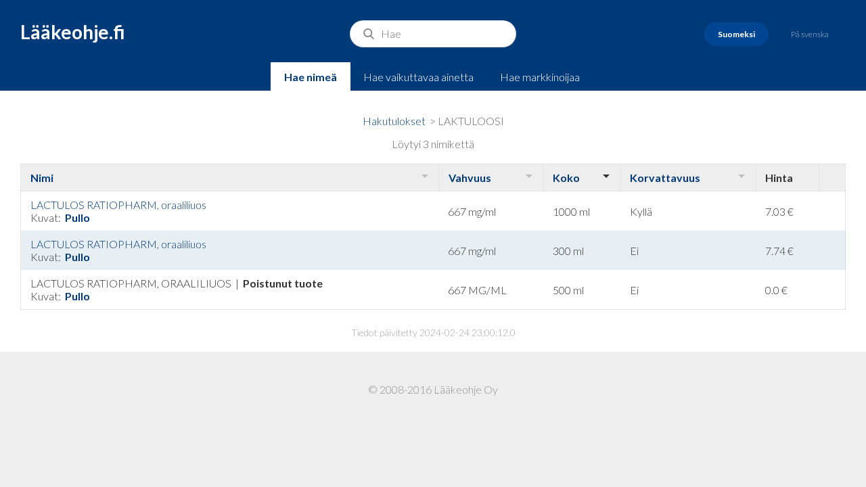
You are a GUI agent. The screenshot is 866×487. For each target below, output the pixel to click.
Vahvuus (470, 177)
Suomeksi (736, 34)
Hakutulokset (394, 120)
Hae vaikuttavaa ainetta (418, 76)
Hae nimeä (310, 76)
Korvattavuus (665, 177)
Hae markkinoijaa (540, 76)
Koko (566, 177)
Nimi (41, 177)
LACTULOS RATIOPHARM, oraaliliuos (118, 204)
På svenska (810, 34)
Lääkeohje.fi (72, 31)
